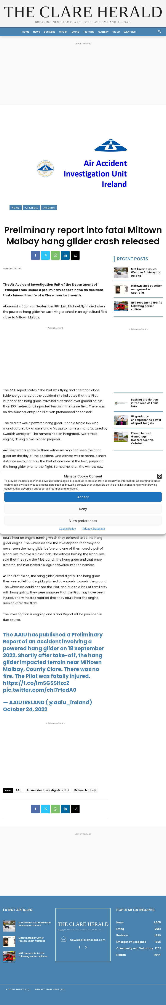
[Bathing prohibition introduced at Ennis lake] (121, 403)
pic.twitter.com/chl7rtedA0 (39, 689)
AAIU (19, 790)
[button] (159, 476)
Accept (83, 497)
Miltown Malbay (85, 790)
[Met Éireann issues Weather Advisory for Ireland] (121, 272)
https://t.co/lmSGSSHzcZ (36, 683)
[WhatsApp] (55, 255)
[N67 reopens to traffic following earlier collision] (121, 306)
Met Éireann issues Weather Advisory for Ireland (145, 272)
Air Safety (31, 208)
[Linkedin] (65, 255)
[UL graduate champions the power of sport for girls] (121, 420)
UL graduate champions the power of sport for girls (146, 420)
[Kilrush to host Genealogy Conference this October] (121, 437)
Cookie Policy (67, 528)
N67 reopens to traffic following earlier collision (146, 306)
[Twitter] (45, 255)
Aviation (49, 208)
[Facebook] (35, 255)
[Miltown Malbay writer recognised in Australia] (121, 289)
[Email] (75, 255)
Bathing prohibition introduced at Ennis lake (144, 403)
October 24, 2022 (25, 709)
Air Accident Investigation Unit (48, 790)
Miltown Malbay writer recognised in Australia (146, 289)
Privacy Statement (94, 528)
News (15, 208)
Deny (83, 509)
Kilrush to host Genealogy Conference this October (142, 438)
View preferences (83, 520)
